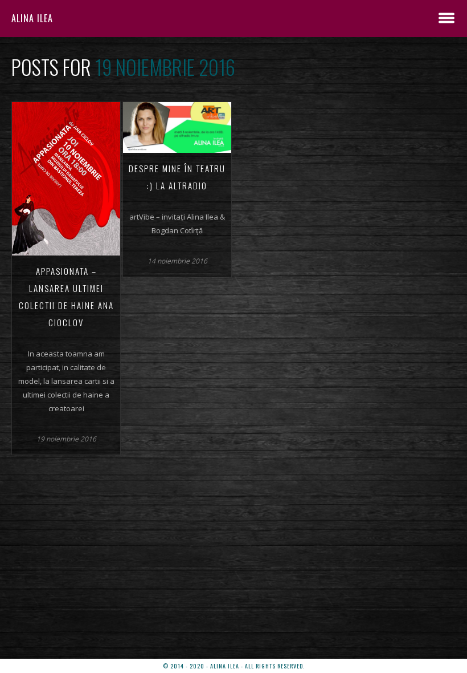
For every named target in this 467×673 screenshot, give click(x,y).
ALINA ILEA (32, 18)
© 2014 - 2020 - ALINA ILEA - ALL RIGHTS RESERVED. (234, 666)
